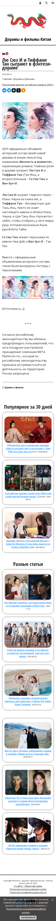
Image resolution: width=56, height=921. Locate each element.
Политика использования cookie (28, 889)
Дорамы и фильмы (23, 79)
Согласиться (28, 918)
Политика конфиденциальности (28, 892)
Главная (6, 79)
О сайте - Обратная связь (28, 886)
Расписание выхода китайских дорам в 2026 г (28, 84)
